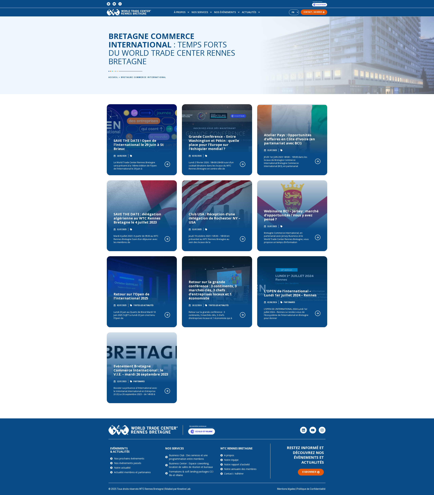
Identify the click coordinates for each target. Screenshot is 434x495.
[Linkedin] (108, 4)
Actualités (249, 12)
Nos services (200, 12)
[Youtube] (114, 4)
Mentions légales (286, 489)
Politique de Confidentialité (311, 489)
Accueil (113, 77)
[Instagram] (120, 4)
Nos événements (225, 12)
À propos (179, 12)
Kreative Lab (184, 489)
